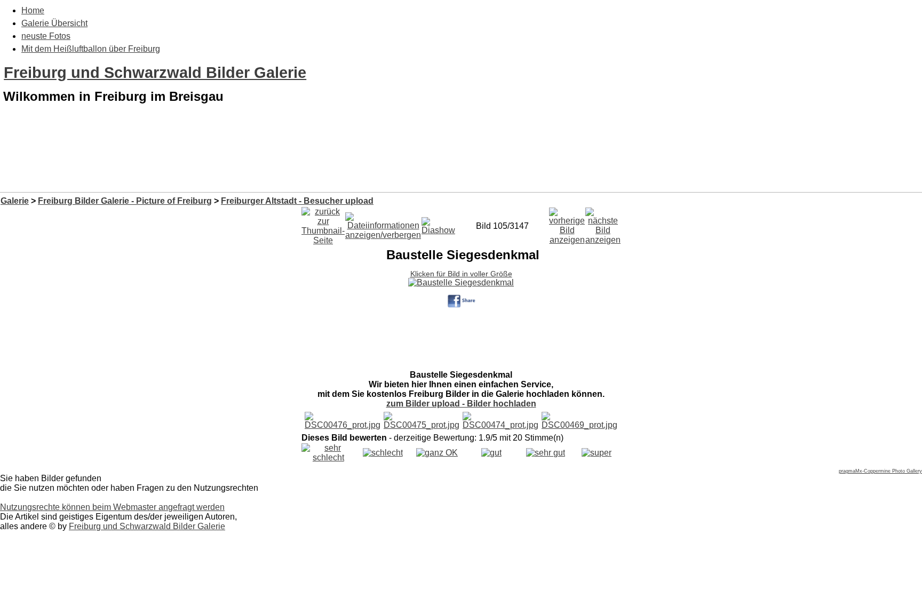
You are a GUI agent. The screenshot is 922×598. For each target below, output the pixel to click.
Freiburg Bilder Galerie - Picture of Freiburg (125, 200)
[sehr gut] (545, 452)
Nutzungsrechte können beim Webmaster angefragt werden (112, 507)
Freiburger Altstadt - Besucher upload (297, 200)
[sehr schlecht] (328, 457)
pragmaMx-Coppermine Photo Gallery (880, 471)
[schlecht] (383, 452)
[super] (596, 452)
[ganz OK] (437, 452)
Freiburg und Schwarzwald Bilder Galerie (155, 72)
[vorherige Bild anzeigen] (567, 223)
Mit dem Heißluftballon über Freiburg (90, 48)
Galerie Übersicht (54, 23)
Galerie (15, 200)
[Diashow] (438, 223)
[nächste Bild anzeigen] (603, 223)
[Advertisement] (461, 164)
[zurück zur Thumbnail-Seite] (323, 223)
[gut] (491, 452)
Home (32, 10)
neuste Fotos (45, 36)
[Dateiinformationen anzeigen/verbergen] (383, 223)
